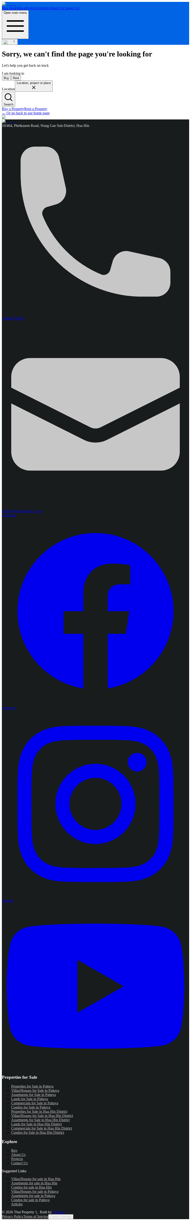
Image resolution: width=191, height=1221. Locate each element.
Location (8, 89)
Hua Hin (8, 8)
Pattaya (20, 8)
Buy (14, 1150)
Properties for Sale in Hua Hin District (39, 1111)
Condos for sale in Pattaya (30, 1200)
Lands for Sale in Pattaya (29, 1099)
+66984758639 (13, 318)
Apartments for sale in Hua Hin (34, 1183)
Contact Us (71, 8)
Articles (42, 8)
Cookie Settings (61, 1216)
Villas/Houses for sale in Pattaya (34, 1191)
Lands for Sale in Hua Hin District (36, 1124)
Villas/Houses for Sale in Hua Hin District (42, 1116)
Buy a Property (13, 109)
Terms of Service (35, 1216)
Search (8, 104)
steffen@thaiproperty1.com (22, 511)
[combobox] (10, 42)
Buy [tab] (6, 78)
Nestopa (59, 1212)
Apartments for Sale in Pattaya (33, 1095)
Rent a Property (35, 109)
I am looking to (13, 73)
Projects (31, 8)
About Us (55, 8)
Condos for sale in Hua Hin (31, 1187)
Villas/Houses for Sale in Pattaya (35, 1090)
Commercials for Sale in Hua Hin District (41, 1128)
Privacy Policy (12, 1216)
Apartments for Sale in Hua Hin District (40, 1120)
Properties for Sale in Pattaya (32, 1086)
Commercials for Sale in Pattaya (34, 1103)
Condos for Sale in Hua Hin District (37, 1132)
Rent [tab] (16, 78)
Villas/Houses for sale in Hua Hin (36, 1179)
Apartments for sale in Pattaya (33, 1196)
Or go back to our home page (26, 113)
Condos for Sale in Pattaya (30, 1107)
